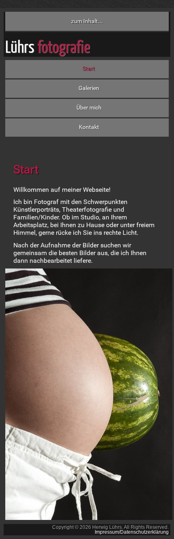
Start (89, 68)
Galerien (89, 88)
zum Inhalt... (87, 21)
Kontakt (89, 127)
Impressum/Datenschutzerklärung (132, 532)
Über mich (89, 107)
